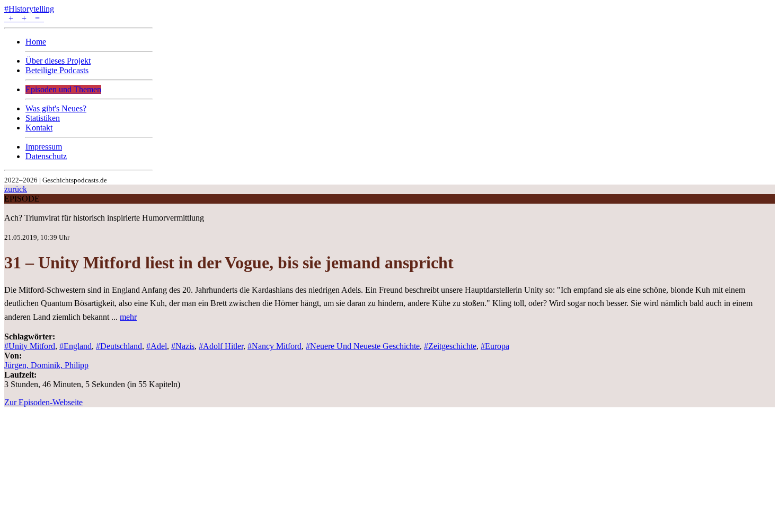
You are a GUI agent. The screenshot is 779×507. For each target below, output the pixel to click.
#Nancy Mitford (274, 346)
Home (35, 41)
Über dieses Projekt (58, 60)
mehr (128, 316)
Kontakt (38, 127)
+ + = (24, 18)
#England (75, 346)
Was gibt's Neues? (55, 108)
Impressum (43, 146)
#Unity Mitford (29, 346)
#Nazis (182, 346)
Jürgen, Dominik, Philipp (46, 365)
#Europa (495, 346)
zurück (15, 189)
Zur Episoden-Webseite (43, 402)
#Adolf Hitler (221, 346)
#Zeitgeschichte (450, 346)
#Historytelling (29, 8)
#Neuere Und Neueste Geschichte (363, 346)
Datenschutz (46, 156)
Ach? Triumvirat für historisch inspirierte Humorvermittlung (104, 217)
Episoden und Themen (63, 89)
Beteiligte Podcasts (56, 70)
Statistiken (42, 118)
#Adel (156, 346)
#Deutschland (119, 346)
